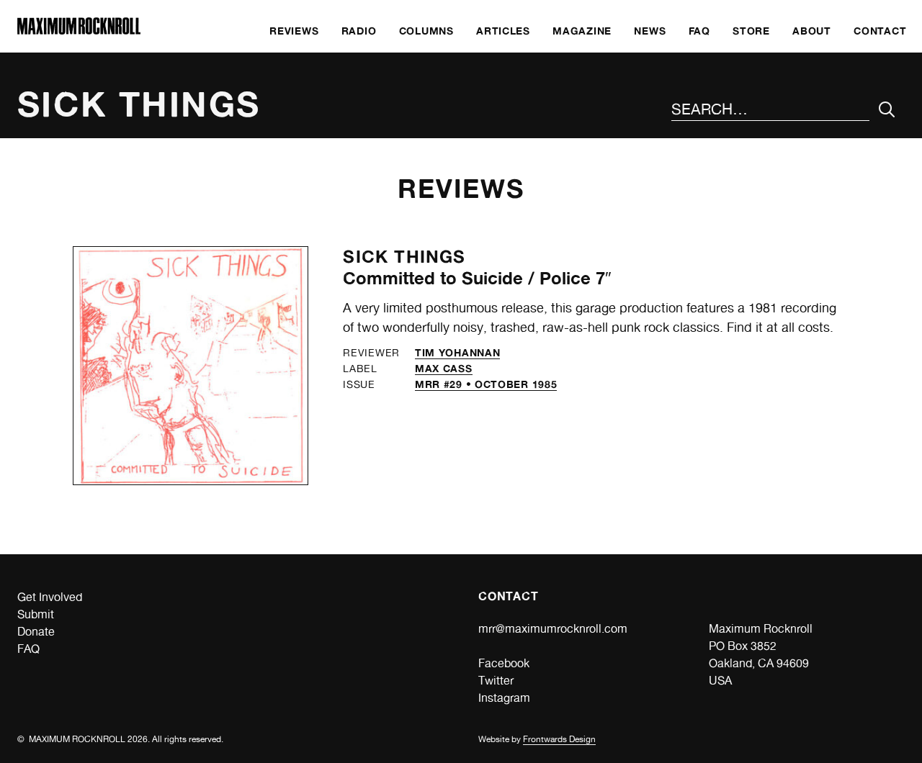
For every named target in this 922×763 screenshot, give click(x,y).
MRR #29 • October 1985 (486, 384)
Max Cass (444, 368)
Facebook (503, 663)
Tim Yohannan (457, 352)
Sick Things (404, 256)
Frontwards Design (559, 739)
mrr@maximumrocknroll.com (552, 629)
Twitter (496, 680)
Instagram (504, 698)
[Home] (78, 30)
